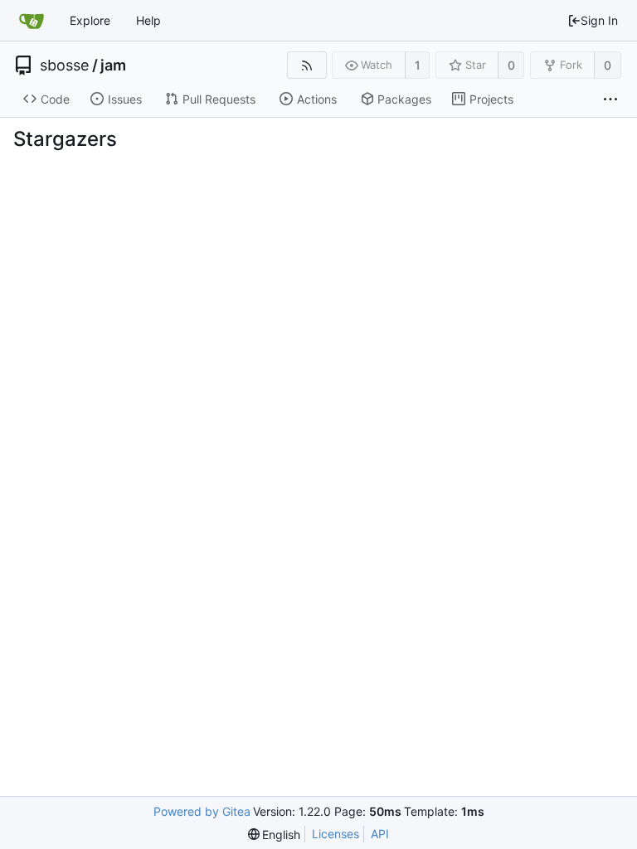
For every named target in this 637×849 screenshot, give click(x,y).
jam (113, 65)
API (380, 834)
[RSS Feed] (306, 65)
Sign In (599, 20)
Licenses (335, 834)
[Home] (31, 21)
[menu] (274, 834)
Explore (90, 20)
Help (148, 20)
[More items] (610, 99)
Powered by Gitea (201, 811)
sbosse (64, 65)
